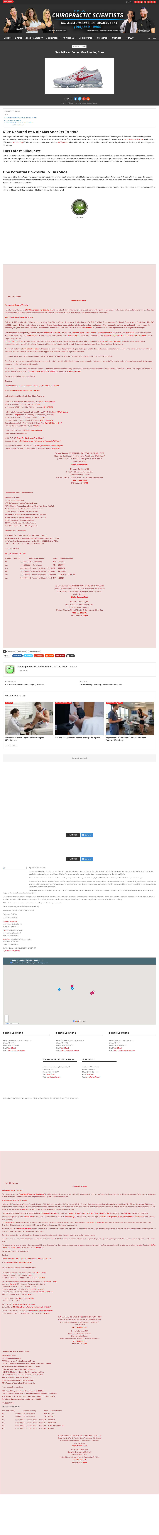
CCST (42, 386)
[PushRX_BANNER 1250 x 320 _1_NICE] (79, 801)
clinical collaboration (31, 349)
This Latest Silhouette (13, 120)
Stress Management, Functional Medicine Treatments (125, 335)
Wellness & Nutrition (51, 332)
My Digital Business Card (11, 951)
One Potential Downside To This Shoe (19, 123)
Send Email (12, 1048)
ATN (57, 386)
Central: (5, 930)
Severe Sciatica (32, 335)
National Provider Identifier (15, 553)
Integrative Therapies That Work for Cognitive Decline (39, 2)
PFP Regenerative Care (63, 703)
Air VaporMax (63, 142)
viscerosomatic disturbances (113, 341)
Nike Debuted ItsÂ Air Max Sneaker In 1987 (21, 117)
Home (8, 38)
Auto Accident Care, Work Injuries (98, 332)
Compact (17, 415)
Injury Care (87, 38)
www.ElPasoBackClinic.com (70, 1051)
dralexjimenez (22, 651)
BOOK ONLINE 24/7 (35, 38)
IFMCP (47, 386)
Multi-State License (25, 441)
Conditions (53, 38)
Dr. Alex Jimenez (11, 386)
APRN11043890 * (47, 420)
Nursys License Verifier (33, 430)
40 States (56, 441)
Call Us (131, 38)
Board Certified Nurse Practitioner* (30, 438)
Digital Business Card (79, 464)
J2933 (85, 483)
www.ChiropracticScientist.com (124, 1051)
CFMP (53, 386)
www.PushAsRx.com (53, 1077)
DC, (19, 386)
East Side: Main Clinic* (10, 921)
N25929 (37, 426)
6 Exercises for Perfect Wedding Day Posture (24, 684)
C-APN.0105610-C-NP (53, 423)
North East (6, 939)
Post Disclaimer (20, 125)
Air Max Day (18, 142)
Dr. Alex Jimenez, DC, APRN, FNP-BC (42, 371)
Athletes (76, 46)
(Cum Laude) (55, 448)
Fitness (117, 38)
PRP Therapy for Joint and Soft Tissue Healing (115, 703)
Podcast (103, 38)
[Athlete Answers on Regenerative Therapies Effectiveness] (29, 718)
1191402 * (41, 417)
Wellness (70, 38)
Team (19, 38)
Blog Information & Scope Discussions (19, 317)
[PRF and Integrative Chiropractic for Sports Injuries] (79, 718)
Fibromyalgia (73, 335)
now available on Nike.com (133, 139)
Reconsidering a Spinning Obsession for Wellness (101, 684)
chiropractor (11, 651)
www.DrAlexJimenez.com (16, 1051)
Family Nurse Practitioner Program (49, 446)
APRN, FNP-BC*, (33, 386)
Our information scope (13, 341)
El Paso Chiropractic (34, 651)
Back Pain (130, 332)
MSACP (24, 386)
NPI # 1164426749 (79, 480)
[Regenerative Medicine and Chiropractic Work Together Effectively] (130, 718)
